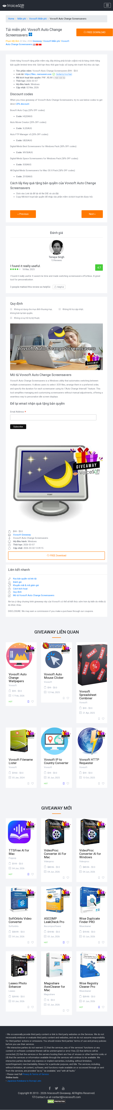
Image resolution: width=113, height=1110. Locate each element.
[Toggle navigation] (107, 5)
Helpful (60, 287)
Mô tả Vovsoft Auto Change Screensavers (33, 595)
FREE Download (57, 555)
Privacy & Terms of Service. (36, 1074)
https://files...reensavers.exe (38, 74)
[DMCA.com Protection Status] (56, 1101)
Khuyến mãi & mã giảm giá (26, 585)
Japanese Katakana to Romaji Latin (24, 1081)
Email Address (18, 412)
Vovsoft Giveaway (22, 534)
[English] (34, 44)
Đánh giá (17, 582)
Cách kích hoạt (20, 588)
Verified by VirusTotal (64, 74)
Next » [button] (92, 214)
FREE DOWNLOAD (95, 32)
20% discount (22, 104)
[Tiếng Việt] (37, 44)
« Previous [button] (23, 214)
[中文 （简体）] (40, 44)
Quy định (17, 592)
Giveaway (37, 41)
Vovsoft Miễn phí (51, 41)
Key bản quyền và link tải (24, 578)
